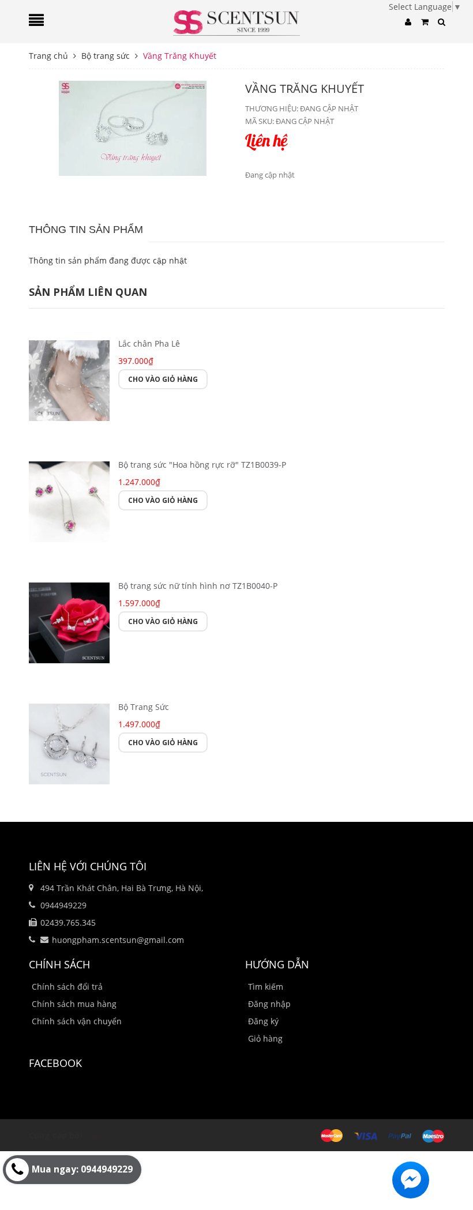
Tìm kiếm (265, 986)
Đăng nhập (269, 1003)
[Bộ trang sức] (69, 500)
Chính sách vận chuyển (77, 1021)
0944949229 (63, 905)
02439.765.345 (68, 922)
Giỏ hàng (265, 1038)
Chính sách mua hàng (74, 1003)
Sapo (95, 1135)
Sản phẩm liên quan (88, 292)
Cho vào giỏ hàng (163, 379)
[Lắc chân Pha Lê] (69, 379)
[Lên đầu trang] (450, 1172)
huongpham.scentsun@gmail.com (118, 939)
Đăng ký (263, 1021)
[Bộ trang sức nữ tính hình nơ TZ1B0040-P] (69, 621)
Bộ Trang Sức (143, 706)
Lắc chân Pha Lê (149, 343)
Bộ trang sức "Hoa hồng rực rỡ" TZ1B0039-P (202, 464)
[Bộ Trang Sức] (69, 742)
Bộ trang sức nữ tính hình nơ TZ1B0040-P (197, 585)
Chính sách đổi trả (67, 986)
